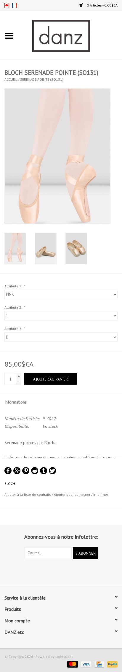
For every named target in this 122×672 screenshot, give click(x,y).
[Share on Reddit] (34, 470)
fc (14, 5)
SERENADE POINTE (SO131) (41, 79)
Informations (15, 402)
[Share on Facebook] (8, 470)
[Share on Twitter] (52, 470)
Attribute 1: (14, 286)
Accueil (10, 79)
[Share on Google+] (16, 470)
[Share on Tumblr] (43, 470)
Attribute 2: (14, 307)
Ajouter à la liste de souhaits (27, 494)
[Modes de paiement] (71, 664)
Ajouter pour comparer (72, 494)
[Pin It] (25, 470)
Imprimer (100, 494)
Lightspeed (64, 656)
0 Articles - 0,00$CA (102, 5)
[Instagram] (66, 571)
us (6, 5)
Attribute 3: (14, 328)
